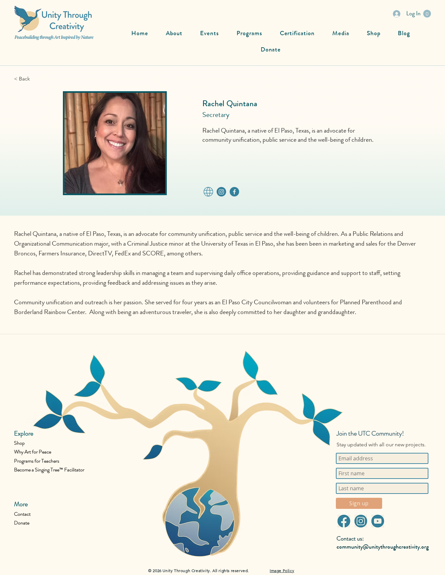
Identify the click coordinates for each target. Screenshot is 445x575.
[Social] (234, 191)
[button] (427, 14)
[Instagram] (360, 521)
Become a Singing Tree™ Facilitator (49, 469)
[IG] (221, 191)
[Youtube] (377, 521)
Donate (21, 522)
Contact (22, 514)
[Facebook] (344, 521)
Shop (19, 443)
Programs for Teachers (36, 461)
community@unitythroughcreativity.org (383, 546)
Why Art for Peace (32, 451)
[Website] (208, 191)
